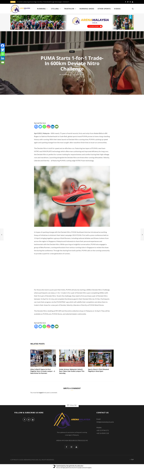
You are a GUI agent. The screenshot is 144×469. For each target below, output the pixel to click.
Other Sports (104, 9)
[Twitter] (40, 126)
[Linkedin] (52, 126)
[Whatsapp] (44, 126)
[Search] (132, 8)
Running (41, 9)
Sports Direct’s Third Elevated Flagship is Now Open (98, 370)
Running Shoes (87, 9)
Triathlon (69, 9)
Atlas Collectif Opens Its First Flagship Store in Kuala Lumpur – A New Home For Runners (42, 371)
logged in (42, 392)
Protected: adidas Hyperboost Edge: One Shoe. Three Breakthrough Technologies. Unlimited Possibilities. (44, 2)
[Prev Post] (1, 234)
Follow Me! (73, 405)
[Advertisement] (72, 111)
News (72, 51)
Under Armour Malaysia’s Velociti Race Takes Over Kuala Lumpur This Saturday (71, 371)
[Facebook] (36, 126)
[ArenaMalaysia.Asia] (20, 8)
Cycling (55, 9)
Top (132, 459)
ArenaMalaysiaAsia (68, 74)
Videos (117, 9)
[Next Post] (142, 234)
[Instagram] (48, 126)
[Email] (57, 126)
